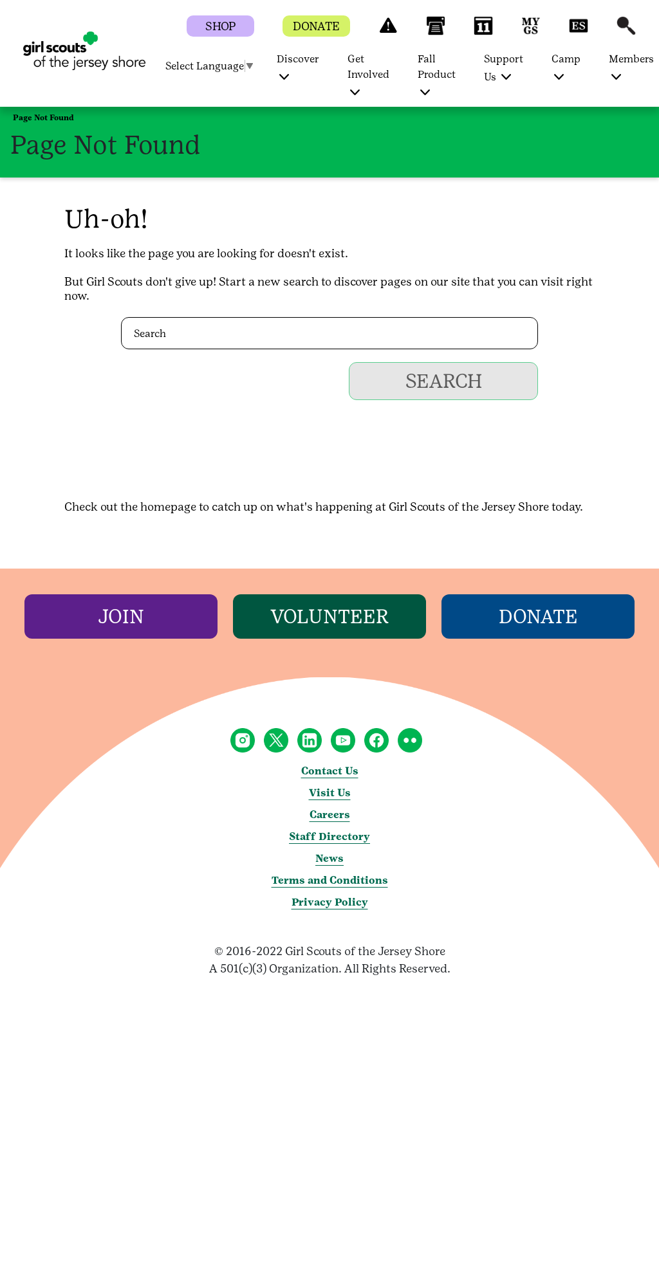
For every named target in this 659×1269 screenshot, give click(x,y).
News (329, 858)
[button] (388, 32)
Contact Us (329, 771)
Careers (330, 814)
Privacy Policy (330, 902)
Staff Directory (329, 836)
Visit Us (330, 793)
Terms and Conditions (330, 880)
